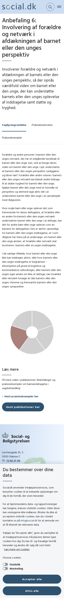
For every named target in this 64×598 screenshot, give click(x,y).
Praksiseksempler (12, 137)
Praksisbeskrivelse (42, 125)
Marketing (16, 568)
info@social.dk (29, 520)
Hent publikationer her (23, 407)
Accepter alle (32, 579)
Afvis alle (32, 591)
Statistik (15, 564)
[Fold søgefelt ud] (50, 7)
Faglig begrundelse (14, 125)
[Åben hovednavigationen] (60, 6)
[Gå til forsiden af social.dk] (18, 7)
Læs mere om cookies (17, 549)
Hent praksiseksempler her (21, 396)
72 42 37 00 (13, 460)
